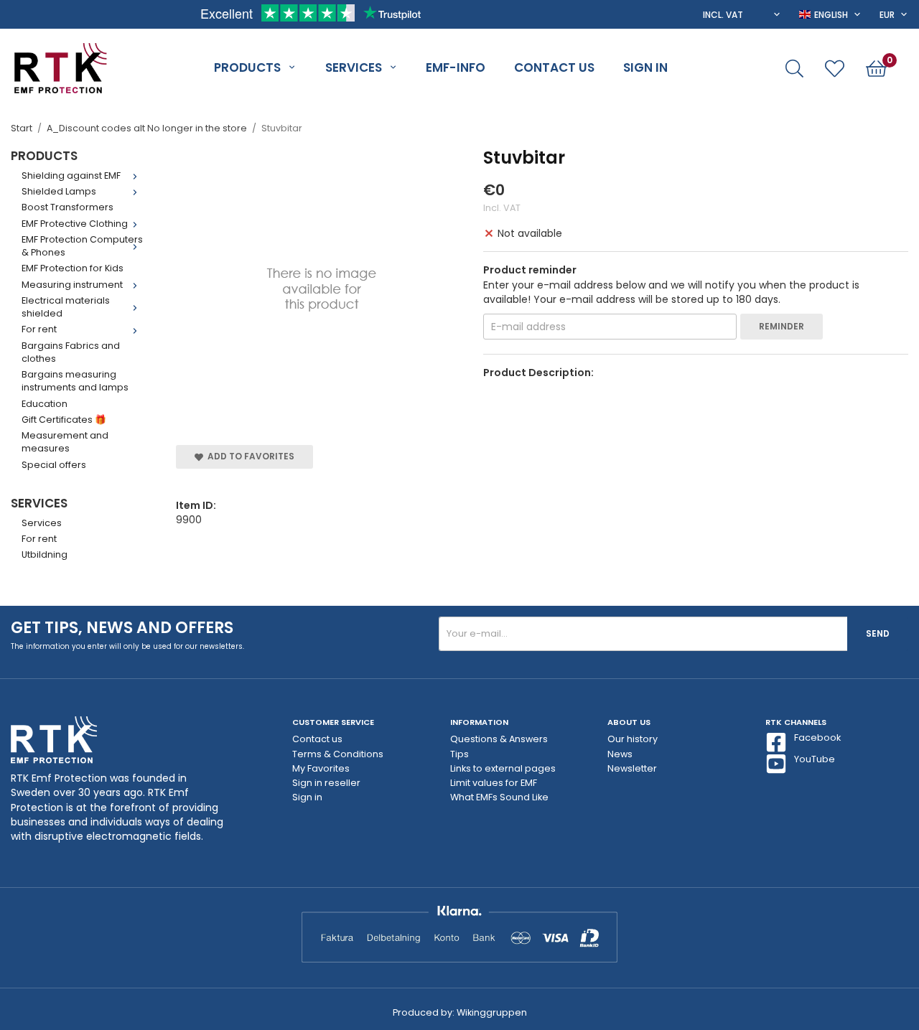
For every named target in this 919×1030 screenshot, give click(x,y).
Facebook (817, 737)
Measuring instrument (72, 284)
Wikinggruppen (492, 1012)
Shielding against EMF (71, 175)
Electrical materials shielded (66, 306)
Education (44, 404)
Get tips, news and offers (122, 628)
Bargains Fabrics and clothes (71, 352)
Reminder (781, 326)
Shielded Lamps (59, 191)
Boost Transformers (67, 207)
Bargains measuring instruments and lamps (75, 380)
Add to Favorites (248, 456)
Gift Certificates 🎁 (64, 419)
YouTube (814, 759)
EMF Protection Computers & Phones (82, 245)
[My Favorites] (834, 68)
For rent (39, 329)
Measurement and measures (65, 441)
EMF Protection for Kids (72, 268)
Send (878, 633)
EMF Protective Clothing (75, 223)
